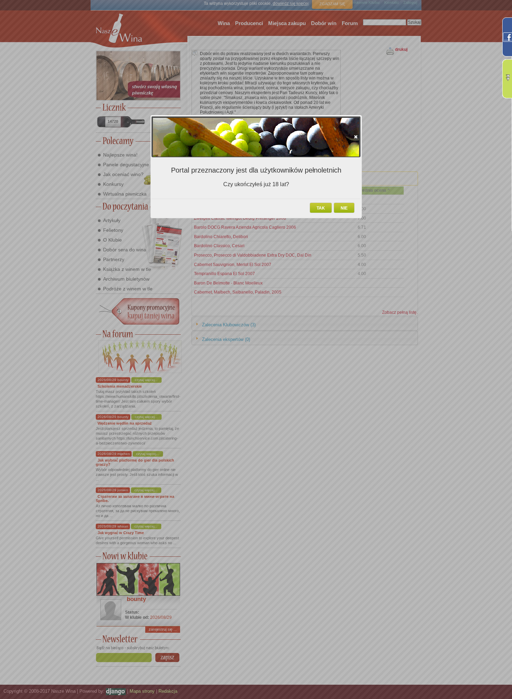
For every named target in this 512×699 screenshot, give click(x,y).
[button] (355, 136)
